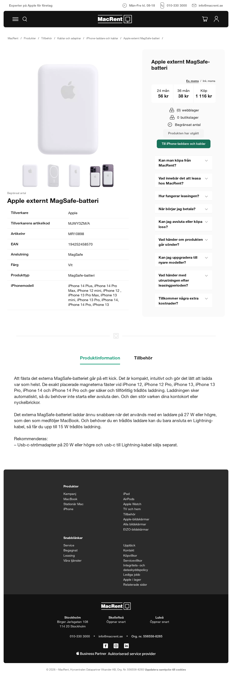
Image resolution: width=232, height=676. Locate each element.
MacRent (13, 38)
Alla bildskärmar (134, 524)
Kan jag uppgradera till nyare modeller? (178, 259)
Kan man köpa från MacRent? (175, 162)
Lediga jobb (131, 574)
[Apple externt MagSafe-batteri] (68, 109)
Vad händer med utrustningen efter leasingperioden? (174, 280)
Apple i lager (132, 579)
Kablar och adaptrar (69, 38)
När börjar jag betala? (177, 208)
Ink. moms (209, 81)
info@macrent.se (111, 636)
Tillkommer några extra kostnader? (178, 300)
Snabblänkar (72, 538)
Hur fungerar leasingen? (179, 196)
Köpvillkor (130, 555)
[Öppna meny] (15, 19)
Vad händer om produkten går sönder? (181, 241)
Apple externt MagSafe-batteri (141, 38)
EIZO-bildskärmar (136, 529)
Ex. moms (192, 81)
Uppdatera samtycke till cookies (165, 669)
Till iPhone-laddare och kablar (183, 143)
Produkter (30, 38)
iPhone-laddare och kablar (102, 38)
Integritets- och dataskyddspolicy (135, 567)
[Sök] (24, 19)
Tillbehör (46, 38)
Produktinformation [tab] (100, 357)
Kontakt (128, 550)
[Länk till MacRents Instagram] (116, 646)
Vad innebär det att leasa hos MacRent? (180, 180)
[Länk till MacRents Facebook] (105, 646)
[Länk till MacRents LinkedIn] (126, 646)
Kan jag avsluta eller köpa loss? (180, 224)
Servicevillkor (132, 560)
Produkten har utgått (183, 133)
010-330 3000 (80, 636)
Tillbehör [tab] (143, 357)
